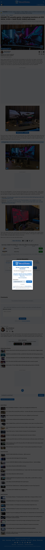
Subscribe (29, 281)
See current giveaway (22, 277)
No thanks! (22, 284)
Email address (15, 279)
